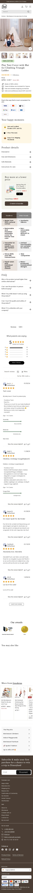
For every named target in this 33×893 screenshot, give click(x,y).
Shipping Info (6, 788)
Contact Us (5, 817)
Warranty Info (6, 786)
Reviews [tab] (13, 327)
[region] (16, 348)
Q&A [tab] (20, 327)
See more (6, 439)
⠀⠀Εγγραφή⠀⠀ (23, 772)
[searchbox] (9, 371)
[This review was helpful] (24, 444)
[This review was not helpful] (28, 444)
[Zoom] (30, 48)
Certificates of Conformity (10, 793)
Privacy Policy (6, 855)
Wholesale (5, 810)
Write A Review (16, 362)
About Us (4, 808)
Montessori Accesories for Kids (17, 16)
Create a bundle (16, 204)
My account (5, 820)
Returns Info (5, 791)
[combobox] (16, 11)
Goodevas (17, 683)
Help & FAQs (5, 783)
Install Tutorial (6, 798)
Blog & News (5, 815)
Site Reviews (5, 801)
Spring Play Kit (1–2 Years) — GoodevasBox (21, 186)
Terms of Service (17, 855)
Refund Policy (6, 859)
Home (4, 16)
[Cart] (22, 6)
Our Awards (5, 796)
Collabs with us (6, 812)
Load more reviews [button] (16, 604)
